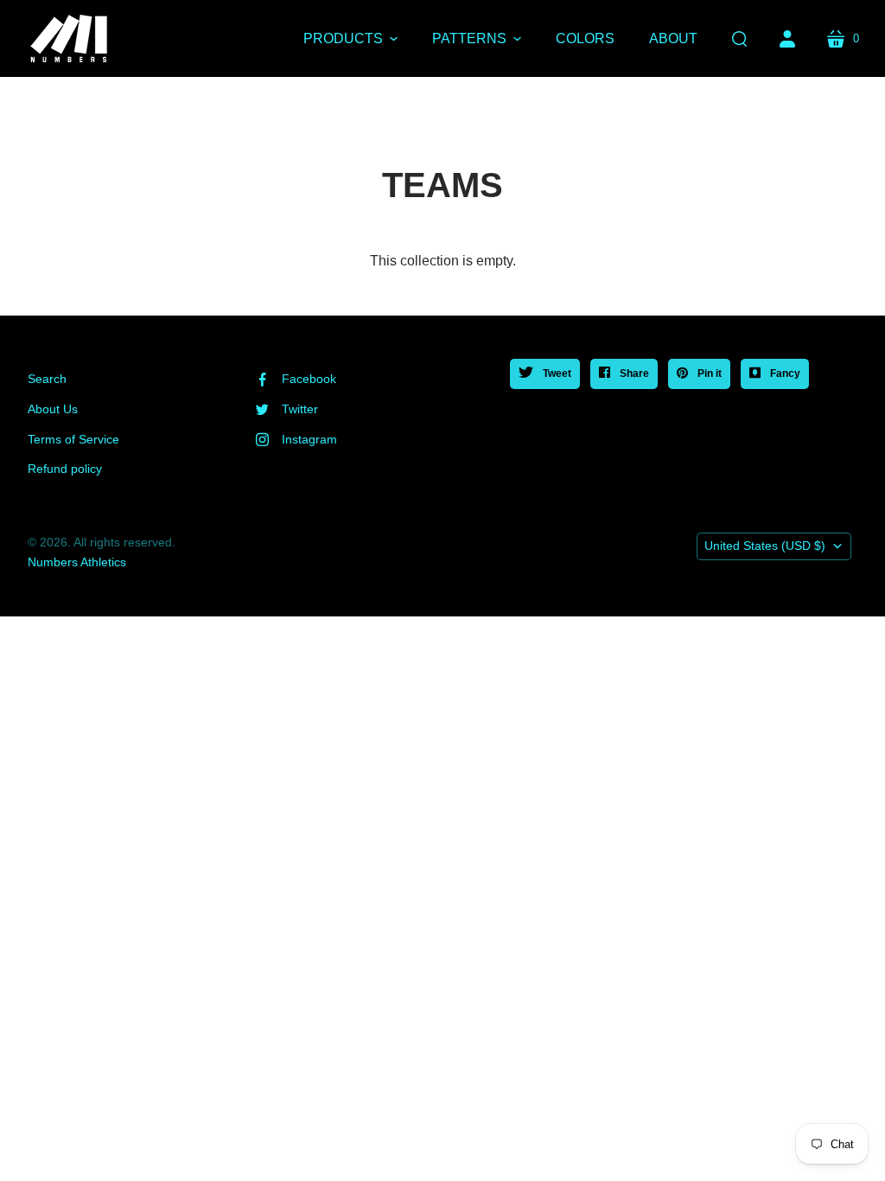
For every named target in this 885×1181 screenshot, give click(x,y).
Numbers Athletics (77, 562)
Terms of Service (73, 439)
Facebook (309, 379)
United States (764, 545)
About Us (53, 409)
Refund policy (65, 469)
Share (633, 373)
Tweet (555, 373)
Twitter (300, 409)
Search (47, 379)
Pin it (708, 373)
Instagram (309, 439)
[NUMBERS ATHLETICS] (69, 38)
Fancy (783, 373)
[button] (350, 39)
